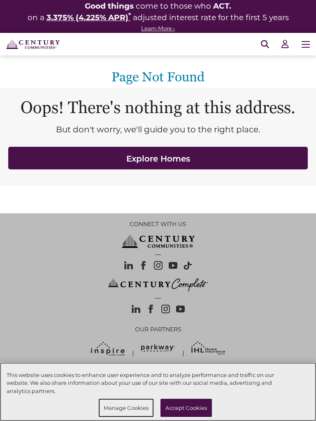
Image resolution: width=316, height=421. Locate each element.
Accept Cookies (186, 407)
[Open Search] (265, 44)
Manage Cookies (126, 407)
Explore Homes (158, 158)
